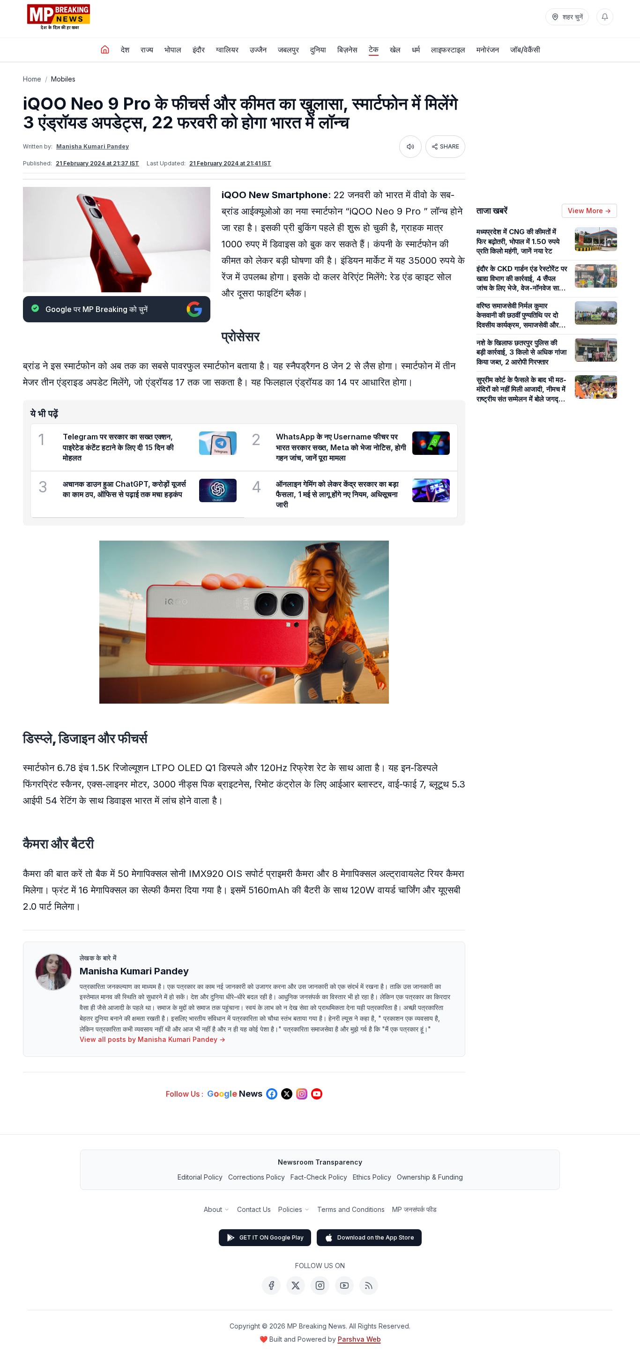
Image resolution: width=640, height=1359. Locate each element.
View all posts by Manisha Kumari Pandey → (152, 1039)
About (213, 1209)
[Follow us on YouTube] (316, 1093)
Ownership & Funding (430, 1177)
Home (32, 79)
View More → (589, 211)
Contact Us (254, 1209)
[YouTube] (344, 1285)
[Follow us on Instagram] (301, 1093)
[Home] (105, 49)
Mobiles (63, 79)
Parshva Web (359, 1339)
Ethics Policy (372, 1177)
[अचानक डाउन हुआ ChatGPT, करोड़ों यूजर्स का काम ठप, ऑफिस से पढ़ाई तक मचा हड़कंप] (218, 490)
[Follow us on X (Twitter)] (286, 1093)
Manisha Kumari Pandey (92, 146)
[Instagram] (320, 1285)
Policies (290, 1209)
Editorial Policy (200, 1177)
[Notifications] (604, 16)
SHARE (449, 146)
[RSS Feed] (368, 1285)
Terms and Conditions (351, 1209)
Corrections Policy (256, 1177)
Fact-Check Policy (318, 1177)
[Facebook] (271, 1285)
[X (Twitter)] (295, 1285)
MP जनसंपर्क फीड (414, 1209)
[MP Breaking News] (58, 17)
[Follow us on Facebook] (271, 1093)
